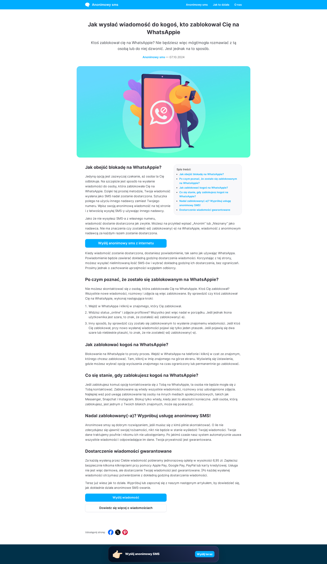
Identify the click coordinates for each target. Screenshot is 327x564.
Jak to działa (221, 4)
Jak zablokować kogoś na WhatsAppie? (203, 187)
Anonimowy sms (105, 5)
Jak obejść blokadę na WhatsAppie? (201, 174)
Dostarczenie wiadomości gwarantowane (204, 209)
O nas (238, 4)
